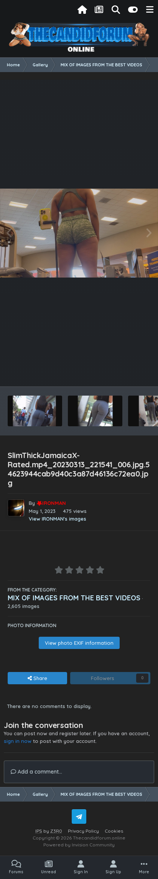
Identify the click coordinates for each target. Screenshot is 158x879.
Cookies (114, 831)
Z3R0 (56, 831)
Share (39, 678)
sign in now (17, 741)
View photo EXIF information (79, 643)
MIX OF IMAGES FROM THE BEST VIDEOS (74, 597)
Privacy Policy (83, 831)
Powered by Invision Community (79, 845)
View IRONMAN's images (57, 519)
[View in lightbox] (79, 233)
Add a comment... (39, 771)
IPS (38, 831)
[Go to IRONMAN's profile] (16, 507)
